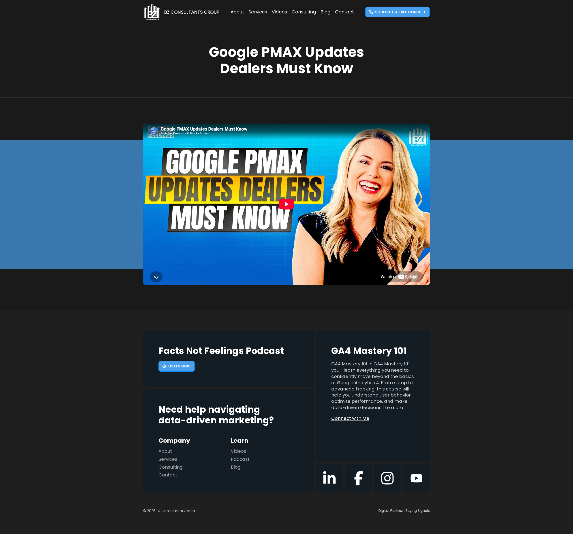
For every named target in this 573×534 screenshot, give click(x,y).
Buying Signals (417, 510)
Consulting (304, 12)
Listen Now (179, 366)
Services (257, 12)
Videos (279, 12)
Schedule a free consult (400, 12)
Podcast (240, 459)
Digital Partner (391, 510)
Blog (326, 12)
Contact (344, 12)
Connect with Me (350, 418)
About (237, 12)
